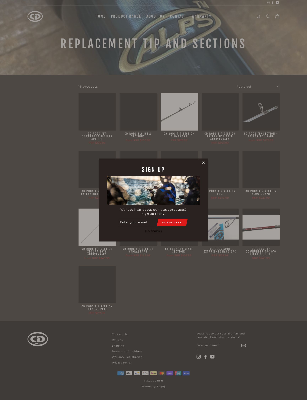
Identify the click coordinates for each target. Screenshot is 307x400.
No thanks (153, 231)
